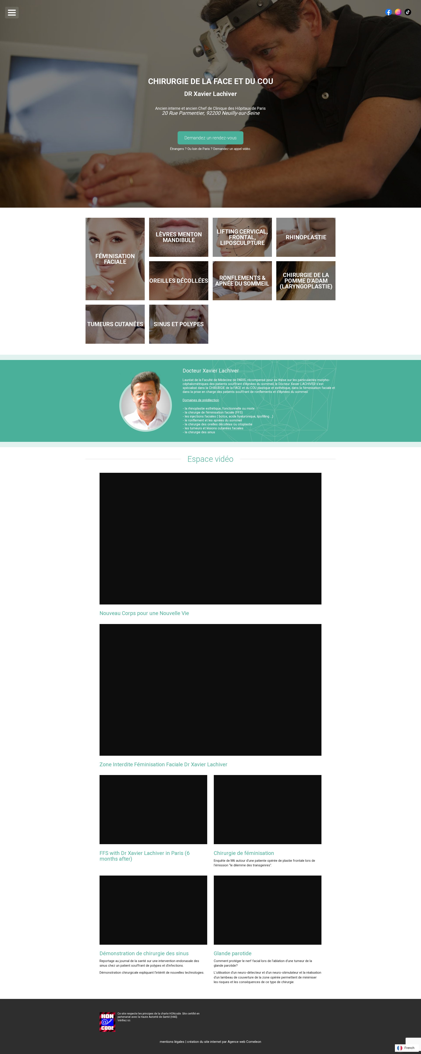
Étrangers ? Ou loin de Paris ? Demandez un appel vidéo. (210, 149)
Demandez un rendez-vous (210, 137)
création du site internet (204, 1042)
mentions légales (172, 1042)
